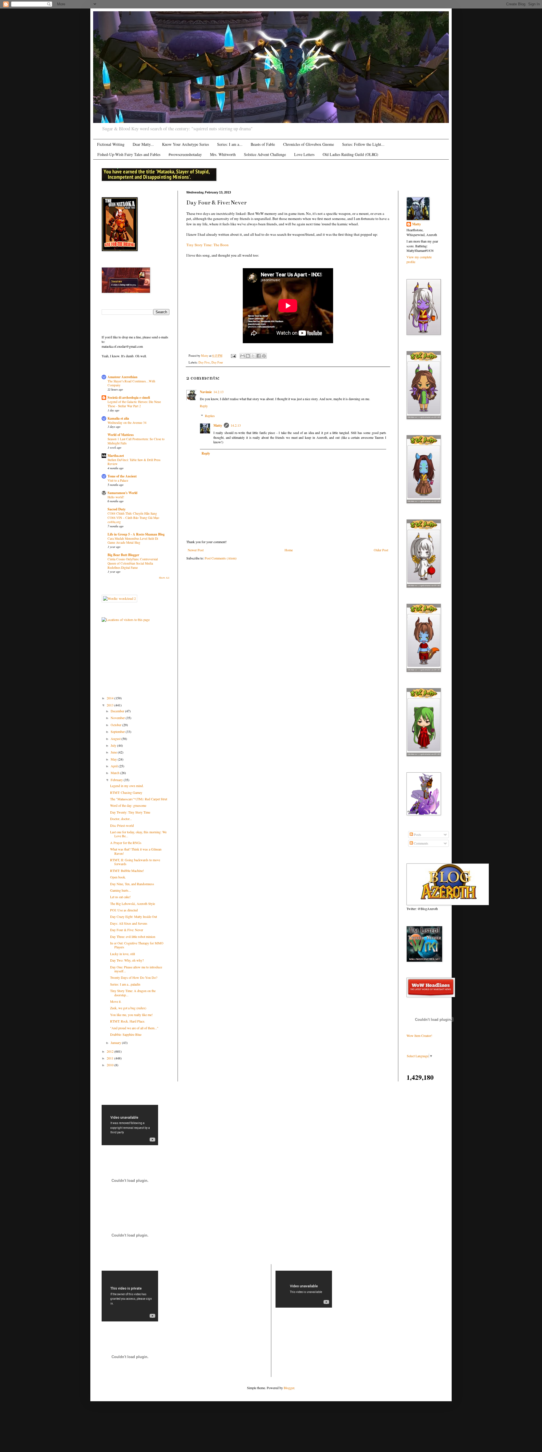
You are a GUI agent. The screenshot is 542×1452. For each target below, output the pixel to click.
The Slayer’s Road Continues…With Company (131, 383)
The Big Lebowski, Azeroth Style (132, 903)
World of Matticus (121, 434)
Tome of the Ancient (122, 476)
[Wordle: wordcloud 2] (119, 598)
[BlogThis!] (248, 356)
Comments (420, 843)
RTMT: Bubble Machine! (127, 870)
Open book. (118, 877)
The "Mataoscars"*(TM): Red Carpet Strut (138, 799)
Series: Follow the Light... (363, 144)
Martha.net (116, 455)
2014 (110, 698)
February (117, 779)
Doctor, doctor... (121, 818)
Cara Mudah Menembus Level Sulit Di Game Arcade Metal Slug (133, 540)
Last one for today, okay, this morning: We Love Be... (138, 834)
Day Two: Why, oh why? (127, 960)
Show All (164, 578)
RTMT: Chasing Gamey (126, 792)
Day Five (204, 362)
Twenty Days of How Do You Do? (133, 977)
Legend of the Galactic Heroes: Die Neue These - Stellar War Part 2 (134, 404)
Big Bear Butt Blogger (123, 554)
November (118, 717)
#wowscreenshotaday (185, 154)
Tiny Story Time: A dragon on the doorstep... (133, 992)
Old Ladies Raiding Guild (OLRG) (350, 154)
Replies (210, 415)
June (114, 752)
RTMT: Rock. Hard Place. (127, 1021)
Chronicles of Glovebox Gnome (308, 144)
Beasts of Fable (263, 144)
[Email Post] (233, 356)
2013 (110, 705)
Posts (417, 834)
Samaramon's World (122, 492)
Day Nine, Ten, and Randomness (132, 884)
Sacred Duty (117, 509)
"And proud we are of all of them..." (134, 1028)
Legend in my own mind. (127, 785)
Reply (204, 406)
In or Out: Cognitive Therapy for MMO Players (136, 945)
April (115, 766)
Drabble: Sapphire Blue (125, 1034)
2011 (110, 1058)
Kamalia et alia (118, 418)
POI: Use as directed (124, 910)
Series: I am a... (229, 144)
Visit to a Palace (118, 480)
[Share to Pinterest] (264, 356)
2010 (110, 1065)
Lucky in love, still (122, 953)
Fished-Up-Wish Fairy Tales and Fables (128, 154)
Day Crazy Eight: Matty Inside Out (133, 916)
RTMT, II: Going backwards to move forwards (135, 862)
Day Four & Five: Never (126, 929)
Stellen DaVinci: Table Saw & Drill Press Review (134, 462)
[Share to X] (253, 356)
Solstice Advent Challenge (265, 154)
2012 (110, 1051)
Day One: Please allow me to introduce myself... (136, 969)
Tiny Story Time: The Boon (207, 244)
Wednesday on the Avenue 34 (127, 422)
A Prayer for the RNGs (125, 842)
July (114, 745)
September (118, 731)
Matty (217, 425)
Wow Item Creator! (419, 1035)
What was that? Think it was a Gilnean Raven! (135, 851)
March (115, 772)
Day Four (217, 362)
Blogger (289, 1387)
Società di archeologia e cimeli (129, 397)
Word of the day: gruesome (128, 805)
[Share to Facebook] (258, 356)
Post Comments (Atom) (221, 558)
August (116, 738)
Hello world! (116, 497)
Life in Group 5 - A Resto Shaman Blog (136, 534)
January (116, 1042)
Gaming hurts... (120, 890)
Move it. (115, 1001)
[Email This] (242, 356)
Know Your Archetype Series (185, 144)
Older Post (381, 550)
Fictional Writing (110, 144)
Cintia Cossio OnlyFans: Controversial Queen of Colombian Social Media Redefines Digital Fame (133, 563)
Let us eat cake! (120, 896)
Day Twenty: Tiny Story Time (130, 812)
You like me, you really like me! (131, 1014)
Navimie (206, 391)
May (114, 759)
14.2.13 (218, 391)
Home (289, 550)
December (118, 711)
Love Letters (304, 154)
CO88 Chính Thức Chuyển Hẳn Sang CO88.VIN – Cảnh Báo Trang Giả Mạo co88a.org (133, 517)
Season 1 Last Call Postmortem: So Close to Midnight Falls (136, 441)
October (116, 724)
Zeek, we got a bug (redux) (128, 1008)
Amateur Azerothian (122, 376)
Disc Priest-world (122, 825)
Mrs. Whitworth (223, 154)
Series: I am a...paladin (125, 984)
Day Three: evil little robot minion (132, 936)
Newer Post (196, 550)
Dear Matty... (143, 144)
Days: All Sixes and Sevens (128, 923)
